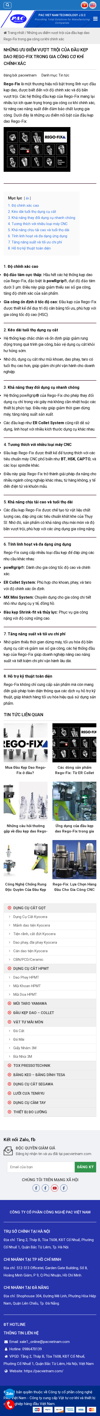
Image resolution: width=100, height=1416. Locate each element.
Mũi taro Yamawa (30, 1003)
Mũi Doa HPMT (25, 994)
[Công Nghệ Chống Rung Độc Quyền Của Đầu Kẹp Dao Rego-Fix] (26, 859)
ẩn (27, 198)
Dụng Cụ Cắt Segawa (33, 1084)
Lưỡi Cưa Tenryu (28, 1093)
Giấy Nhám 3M (24, 1048)
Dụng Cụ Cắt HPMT (31, 968)
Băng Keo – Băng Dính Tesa (39, 1075)
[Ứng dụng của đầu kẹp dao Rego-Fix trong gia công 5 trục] (74, 801)
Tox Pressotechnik (31, 1065)
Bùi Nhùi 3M (22, 1056)
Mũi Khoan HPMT (27, 986)
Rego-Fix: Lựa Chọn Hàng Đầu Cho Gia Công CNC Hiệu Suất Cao (74, 887)
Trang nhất (15, 33)
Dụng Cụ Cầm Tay (29, 1103)
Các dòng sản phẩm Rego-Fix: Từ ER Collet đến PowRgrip (74, 770)
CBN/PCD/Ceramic (28, 959)
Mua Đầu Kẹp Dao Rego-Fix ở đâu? (25, 770)
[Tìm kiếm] (7, 5)
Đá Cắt (18, 1031)
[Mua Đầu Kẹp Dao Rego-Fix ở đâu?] (26, 742)
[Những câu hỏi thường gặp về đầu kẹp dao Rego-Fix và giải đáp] (26, 801)
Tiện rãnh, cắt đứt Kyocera (34, 934)
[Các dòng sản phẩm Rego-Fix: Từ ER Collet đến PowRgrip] (74, 742)
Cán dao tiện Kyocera (30, 951)
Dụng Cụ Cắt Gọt (29, 908)
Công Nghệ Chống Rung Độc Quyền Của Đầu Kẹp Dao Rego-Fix (25, 887)
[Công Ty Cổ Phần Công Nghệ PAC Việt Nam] (18, 18)
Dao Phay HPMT (26, 977)
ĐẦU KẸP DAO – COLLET (33, 1013)
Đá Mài (18, 1039)
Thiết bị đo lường (30, 1112)
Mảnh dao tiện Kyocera (31, 925)
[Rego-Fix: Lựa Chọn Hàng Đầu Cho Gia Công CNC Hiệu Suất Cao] (74, 859)
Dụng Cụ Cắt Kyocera (30, 917)
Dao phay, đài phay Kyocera (35, 942)
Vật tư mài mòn (28, 1022)
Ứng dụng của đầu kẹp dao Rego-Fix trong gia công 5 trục (74, 829)
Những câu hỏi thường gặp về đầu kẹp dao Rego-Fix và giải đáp (26, 829)
